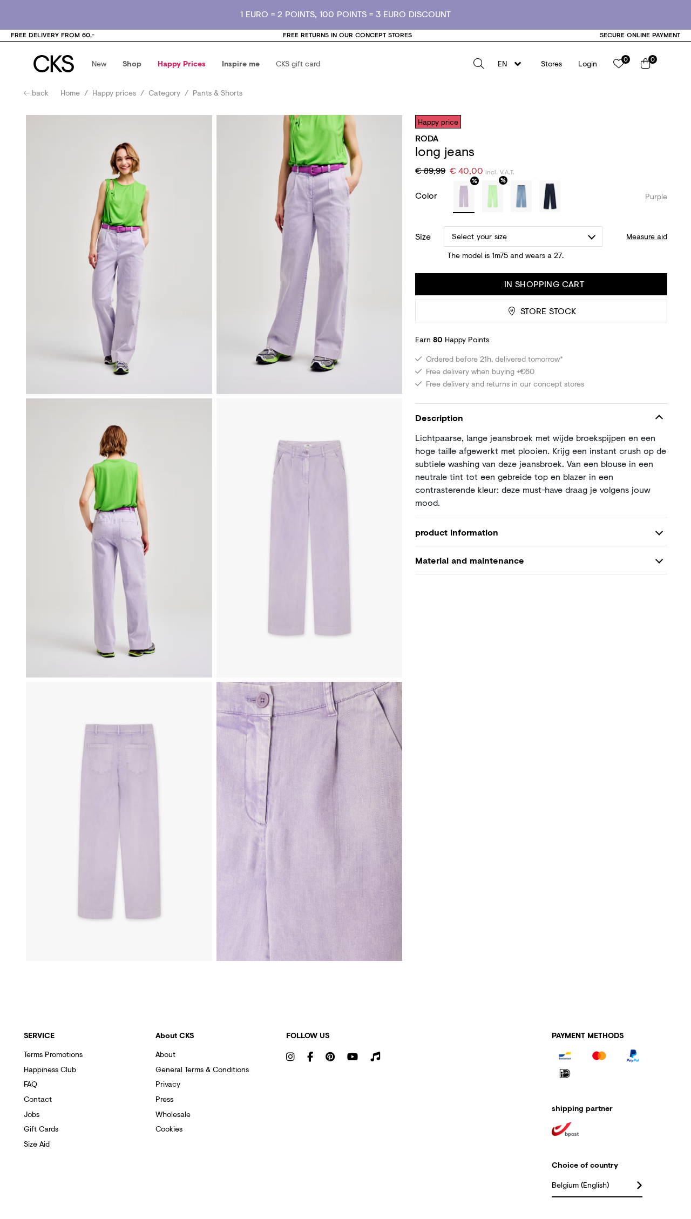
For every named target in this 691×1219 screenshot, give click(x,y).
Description (439, 417)
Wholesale (173, 1114)
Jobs (31, 1114)
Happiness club (50, 1069)
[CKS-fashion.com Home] (53, 64)
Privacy (167, 1083)
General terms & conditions (202, 1069)
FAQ (30, 1083)
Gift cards (41, 1128)
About (165, 1054)
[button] (99, 64)
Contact (38, 1099)
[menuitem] (99, 64)
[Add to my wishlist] (651, 121)
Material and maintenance (469, 560)
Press (164, 1099)
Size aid (37, 1143)
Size (423, 236)
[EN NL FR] (512, 64)
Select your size (479, 236)
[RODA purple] (464, 197)
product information (456, 532)
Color (427, 195)
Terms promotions (53, 1054)
